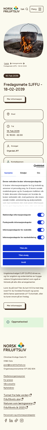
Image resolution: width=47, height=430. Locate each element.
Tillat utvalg (23, 255)
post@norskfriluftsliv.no (14, 365)
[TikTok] (16, 420)
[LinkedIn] (11, 420)
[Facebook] (6, 420)
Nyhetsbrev (9, 388)
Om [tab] (38, 173)
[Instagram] (22, 420)
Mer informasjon (14, 99)
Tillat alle (23, 248)
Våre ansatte (9, 384)
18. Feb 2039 (13, 131)
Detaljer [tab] (23, 173)
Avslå (23, 262)
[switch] (40, 222)
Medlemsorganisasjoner (14, 376)
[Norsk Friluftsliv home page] (12, 9)
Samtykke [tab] (8, 173)
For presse (8, 380)
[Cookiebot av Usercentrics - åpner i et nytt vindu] (33, 166)
